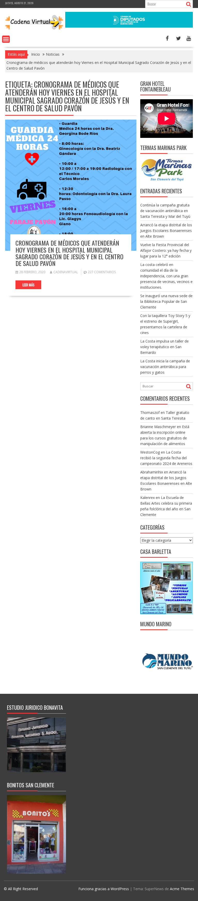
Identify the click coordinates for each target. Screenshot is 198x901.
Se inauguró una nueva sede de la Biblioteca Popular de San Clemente (166, 301)
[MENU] (6, 39)
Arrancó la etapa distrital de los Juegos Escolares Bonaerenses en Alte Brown (166, 230)
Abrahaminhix (151, 472)
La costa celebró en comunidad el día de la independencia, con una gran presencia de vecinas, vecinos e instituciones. (166, 276)
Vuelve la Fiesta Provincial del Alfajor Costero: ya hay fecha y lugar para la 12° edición (166, 250)
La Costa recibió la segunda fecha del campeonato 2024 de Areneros (166, 458)
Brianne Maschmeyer (158, 426)
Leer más (28, 284)
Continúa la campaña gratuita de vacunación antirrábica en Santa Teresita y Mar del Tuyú (165, 211)
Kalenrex (147, 497)
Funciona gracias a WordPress (103, 888)
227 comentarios (102, 272)
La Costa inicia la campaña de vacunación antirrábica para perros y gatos (165, 366)
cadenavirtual (65, 272)
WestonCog (150, 452)
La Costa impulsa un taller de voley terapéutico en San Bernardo (164, 347)
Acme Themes (182, 888)
